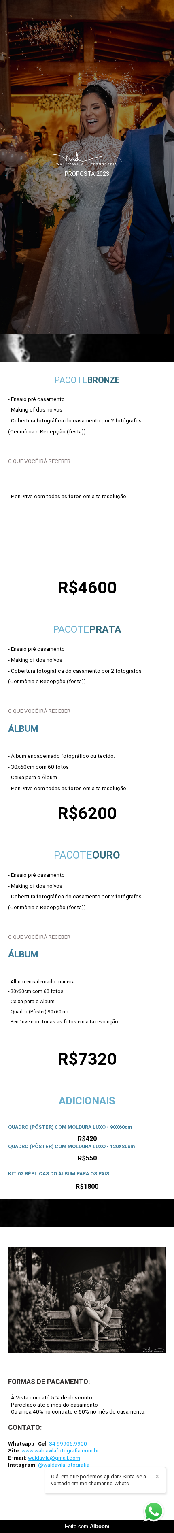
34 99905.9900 (68, 1443)
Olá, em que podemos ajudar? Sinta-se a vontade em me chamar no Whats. (98, 1479)
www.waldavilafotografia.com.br (60, 1450)
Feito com (87, 1526)
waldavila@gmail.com (54, 1458)
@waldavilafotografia (63, 1464)
